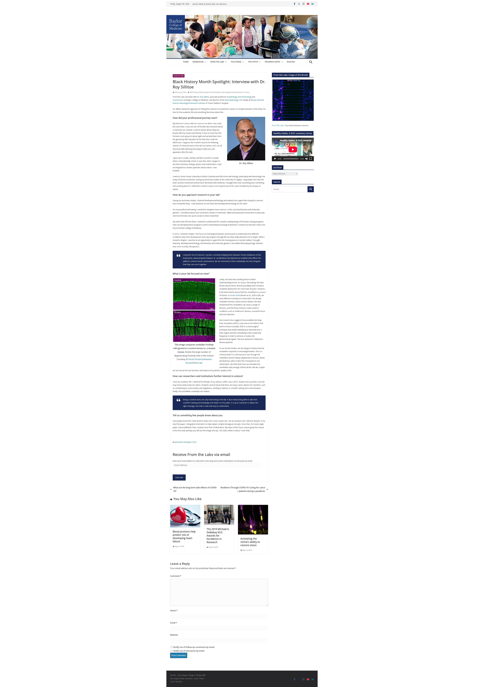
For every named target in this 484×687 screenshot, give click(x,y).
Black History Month (197, 92)
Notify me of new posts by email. (189, 650)
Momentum (198, 62)
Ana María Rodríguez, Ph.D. (186, 442)
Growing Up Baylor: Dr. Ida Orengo (214, 4)
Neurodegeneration (229, 92)
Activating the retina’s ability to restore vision (250, 542)
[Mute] (306, 158)
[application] (293, 149)
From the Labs (278, 125)
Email (173, 622)
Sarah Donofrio (195, 359)
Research (240, 92)
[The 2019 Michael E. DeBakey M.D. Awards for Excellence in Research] (219, 506)
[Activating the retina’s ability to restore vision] (253, 506)
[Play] (275, 158)
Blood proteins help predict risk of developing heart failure (184, 536)
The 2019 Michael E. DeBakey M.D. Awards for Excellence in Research (218, 535)
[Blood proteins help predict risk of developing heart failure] (185, 506)
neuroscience (178, 100)
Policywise (236, 62)
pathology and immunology (240, 97)
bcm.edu (291, 62)
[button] (205, 62)
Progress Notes (272, 62)
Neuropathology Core (234, 100)
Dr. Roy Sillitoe (203, 97)
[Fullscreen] (310, 158)
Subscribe (179, 477)
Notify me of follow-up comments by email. (194, 647)
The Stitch (253, 62)
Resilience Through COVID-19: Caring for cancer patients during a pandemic (243, 489)
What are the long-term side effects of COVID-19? (195, 489)
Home (186, 62)
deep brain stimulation (213, 92)
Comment (175, 576)
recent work (235, 295)
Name (174, 610)
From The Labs (217, 62)
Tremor (246, 92)
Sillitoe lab (197, 362)
